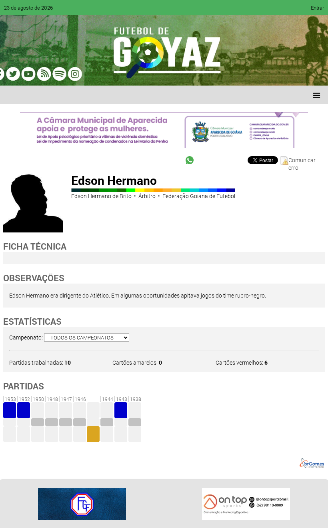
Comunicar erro (302, 160)
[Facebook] (31, 73)
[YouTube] (61, 73)
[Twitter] (46, 73)
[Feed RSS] (92, 73)
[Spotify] (76, 73)
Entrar (317, 7)
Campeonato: (26, 337)
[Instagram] (107, 73)
